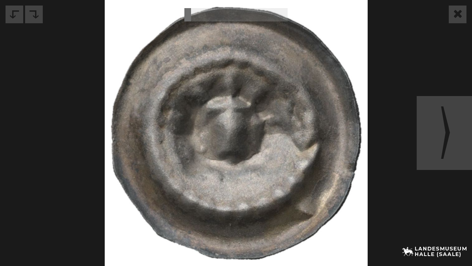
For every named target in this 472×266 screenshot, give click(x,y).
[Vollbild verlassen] (457, 14)
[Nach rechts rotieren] (34, 14)
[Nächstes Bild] (444, 133)
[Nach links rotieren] (14, 14)
